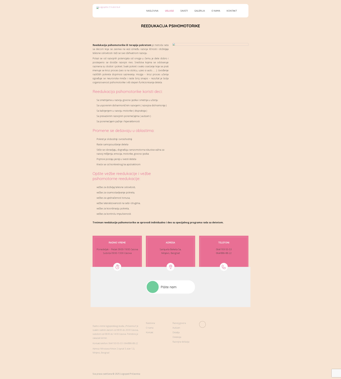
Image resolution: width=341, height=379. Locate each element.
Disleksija (176, 337)
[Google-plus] (202, 324)
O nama (149, 327)
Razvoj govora (179, 323)
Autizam (176, 327)
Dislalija (176, 332)
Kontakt (149, 332)
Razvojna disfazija (180, 341)
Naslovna (150, 323)
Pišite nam (168, 287)
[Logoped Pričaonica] (108, 7)
